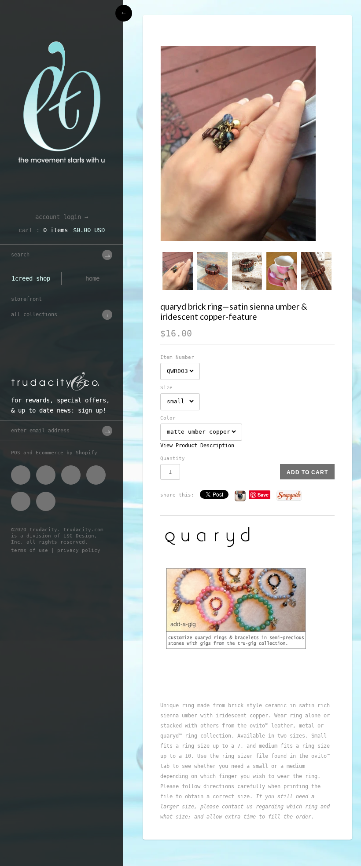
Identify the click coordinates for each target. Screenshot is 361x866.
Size (166, 388)
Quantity (172, 458)
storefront (26, 299)
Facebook (20, 475)
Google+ (96, 475)
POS (15, 453)
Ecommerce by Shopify (66, 453)
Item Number (177, 357)
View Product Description (197, 445)
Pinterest (71, 475)
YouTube (45, 501)
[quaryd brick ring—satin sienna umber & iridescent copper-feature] (247, 143)
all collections (34, 314)
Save (263, 494)
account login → (61, 216)
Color (168, 418)
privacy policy (78, 550)
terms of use (29, 550)
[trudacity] (61, 28)
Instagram (20, 501)
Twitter (45, 475)
